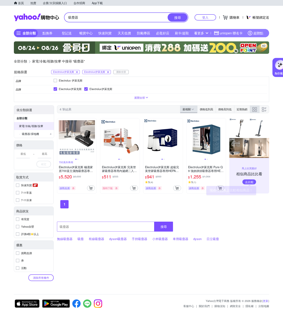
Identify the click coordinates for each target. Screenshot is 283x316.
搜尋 (164, 226)
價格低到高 (206, 109)
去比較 (249, 182)
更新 (265, 301)
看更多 (199, 33)
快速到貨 (105, 33)
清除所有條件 (41, 278)
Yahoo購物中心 (36, 17)
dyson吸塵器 (118, 239)
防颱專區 (143, 33)
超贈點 (258, 33)
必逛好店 (162, 33)
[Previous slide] (60, 138)
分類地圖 (263, 306)
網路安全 (235, 306)
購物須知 (219, 306)
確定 (43, 164)
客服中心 (188, 306)
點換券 (47, 33)
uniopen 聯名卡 (231, 33)
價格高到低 (225, 109)
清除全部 (121, 71)
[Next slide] (94, 138)
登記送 (67, 33)
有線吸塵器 (96, 239)
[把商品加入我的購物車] (91, 188)
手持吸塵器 (139, 239)
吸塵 (80, 239)
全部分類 (22, 118)
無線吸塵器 (65, 239)
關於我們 (204, 306)
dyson (197, 239)
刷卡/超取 (182, 33)
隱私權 (250, 306)
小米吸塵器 (160, 239)
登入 (205, 17)
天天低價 (124, 33)
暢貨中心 (86, 33)
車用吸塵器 (180, 239)
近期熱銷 (242, 109)
